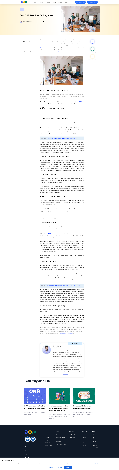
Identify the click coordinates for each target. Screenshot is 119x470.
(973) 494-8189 (29, 445)
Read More (65, 374)
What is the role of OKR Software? (27, 47)
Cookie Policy (98, 463)
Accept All (68, 467)
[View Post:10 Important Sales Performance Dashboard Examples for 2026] (84, 396)
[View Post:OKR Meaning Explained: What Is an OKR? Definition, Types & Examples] (35, 396)
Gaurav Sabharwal (26, 21)
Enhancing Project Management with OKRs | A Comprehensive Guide (64, 285)
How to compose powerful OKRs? (27, 55)
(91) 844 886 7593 (30, 449)
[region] (59, 464)
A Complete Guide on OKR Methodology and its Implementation (61, 138)
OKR (22, 9)
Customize (51, 467)
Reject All (60, 467)
